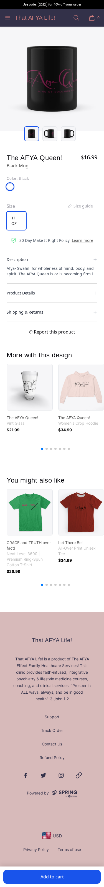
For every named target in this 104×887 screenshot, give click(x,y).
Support (52, 716)
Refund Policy (52, 757)
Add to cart (52, 877)
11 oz (14, 220)
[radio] (16, 221)
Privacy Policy (36, 849)
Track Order (52, 730)
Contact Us (52, 744)
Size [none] (11, 206)
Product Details (21, 293)
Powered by (38, 793)
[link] (29, 387)
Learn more (82, 240)
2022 (42, 4)
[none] (80, 206)
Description (17, 259)
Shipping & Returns (25, 312)
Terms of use (69, 849)
